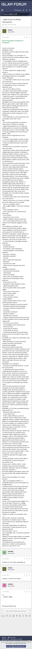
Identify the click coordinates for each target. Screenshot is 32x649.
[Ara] (30, 10)
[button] (2, 10)
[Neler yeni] (26, 10)
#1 (29, 37)
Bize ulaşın (7, 639)
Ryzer (5, 637)
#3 (29, 575)
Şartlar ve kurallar (17, 639)
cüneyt (5, 24)
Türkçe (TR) (12, 637)
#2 (29, 559)
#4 (29, 591)
